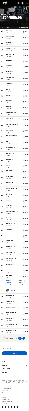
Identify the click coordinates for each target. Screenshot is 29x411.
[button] (27, 3)
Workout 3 (8, 284)
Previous (10, 338)
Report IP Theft (5, 399)
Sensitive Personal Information (9, 403)
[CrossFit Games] (5, 3)
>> (23, 338)
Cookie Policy (5, 392)
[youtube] (11, 407)
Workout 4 (8, 287)
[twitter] (5, 407)
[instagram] (8, 407)
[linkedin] (14, 407)
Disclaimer (4, 395)
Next (20, 338)
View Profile (12, 290)
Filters (4, 22)
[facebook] (3, 407)
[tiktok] (17, 407)
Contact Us (4, 397)
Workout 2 (8, 282)
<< (5, 338)
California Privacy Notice (7, 401)
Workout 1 (8, 280)
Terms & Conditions (6, 388)
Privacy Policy (5, 390)
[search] (18, 3)
